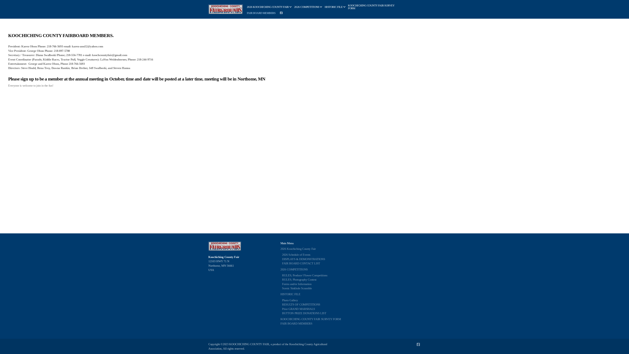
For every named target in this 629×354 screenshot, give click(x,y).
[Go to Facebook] (281, 12)
